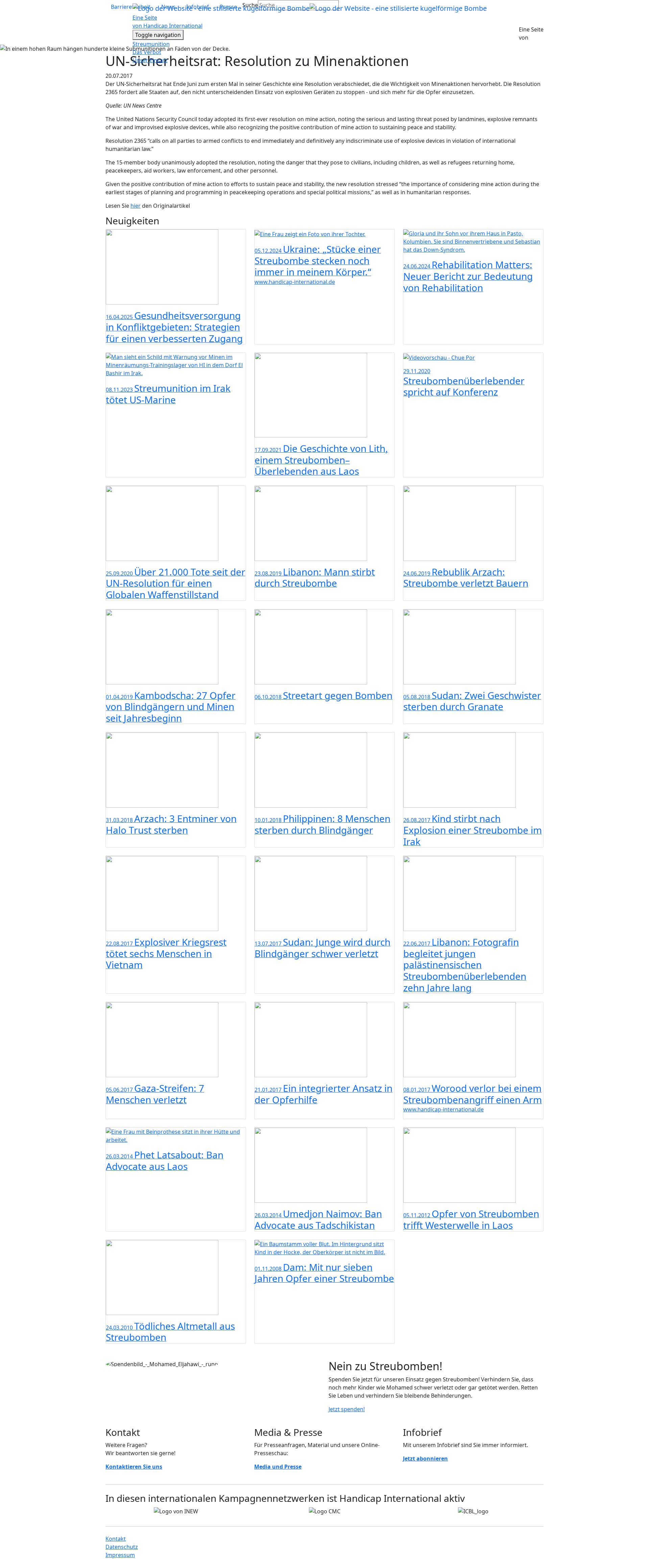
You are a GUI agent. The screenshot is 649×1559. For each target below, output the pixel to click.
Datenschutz (121, 1547)
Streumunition (151, 44)
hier (135, 205)
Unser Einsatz (150, 60)
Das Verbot (147, 52)
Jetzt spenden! (347, 1409)
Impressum (120, 1555)
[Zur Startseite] (310, 7)
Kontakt (115, 1538)
